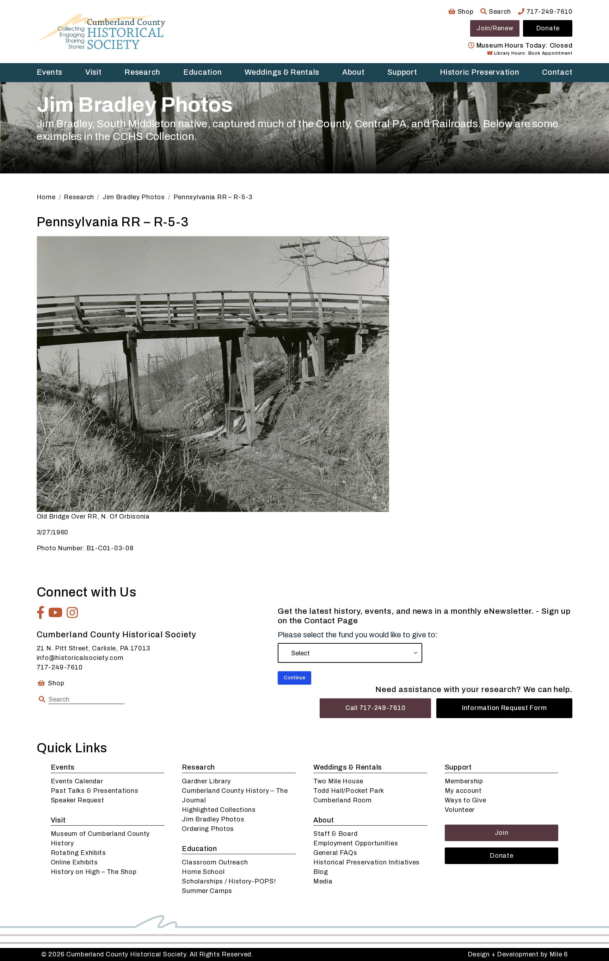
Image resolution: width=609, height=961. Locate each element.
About (353, 72)
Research (142, 72)
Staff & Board (335, 833)
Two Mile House (338, 781)
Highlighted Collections (219, 809)
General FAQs (335, 852)
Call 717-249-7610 (375, 707)
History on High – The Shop (94, 871)
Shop (464, 11)
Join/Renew (494, 28)
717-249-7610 (548, 11)
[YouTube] (55, 612)
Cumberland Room (342, 800)
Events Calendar (77, 781)
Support (402, 72)
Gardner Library (206, 781)
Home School (203, 871)
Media (323, 881)
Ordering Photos (208, 828)
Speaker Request (77, 800)
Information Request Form (504, 707)
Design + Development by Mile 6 (518, 954)
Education (202, 72)
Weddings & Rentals (282, 72)
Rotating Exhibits (78, 852)
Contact (557, 72)
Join (502, 832)
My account (463, 790)
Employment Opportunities (355, 843)
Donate (548, 28)
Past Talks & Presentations (95, 790)
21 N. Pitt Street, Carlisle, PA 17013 (93, 648)
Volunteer (460, 809)
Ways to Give (465, 800)
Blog (320, 871)
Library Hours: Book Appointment (532, 53)
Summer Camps (207, 890)
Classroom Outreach (215, 862)
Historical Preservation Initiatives (366, 862)
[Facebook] (41, 612)
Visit (93, 72)
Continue (294, 677)
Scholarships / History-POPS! (229, 881)
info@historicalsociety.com (80, 657)
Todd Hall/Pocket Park (348, 790)
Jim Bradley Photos (213, 819)
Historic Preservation (479, 72)
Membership (464, 781)
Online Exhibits (74, 862)
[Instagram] (72, 612)
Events (49, 72)
